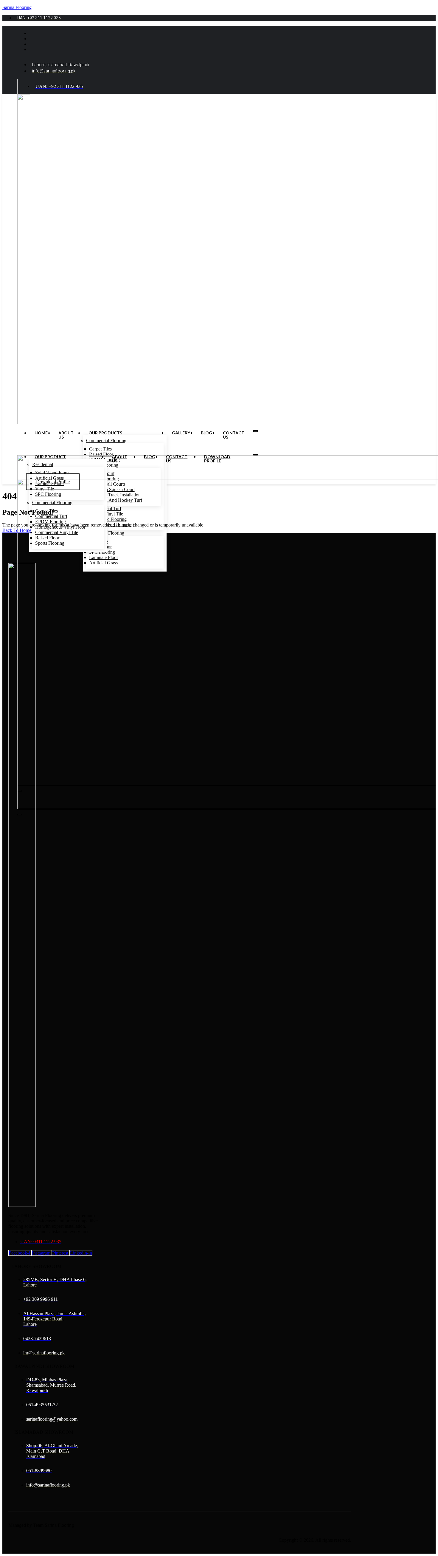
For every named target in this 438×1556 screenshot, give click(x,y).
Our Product (50, 457)
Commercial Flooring (106, 440)
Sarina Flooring (17, 7)
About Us (66, 435)
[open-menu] (255, 431)
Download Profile (217, 459)
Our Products (105, 433)
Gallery (181, 433)
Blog (206, 433)
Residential (42, 464)
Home (41, 433)
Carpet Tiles (100, 448)
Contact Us (233, 435)
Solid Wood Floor (52, 472)
